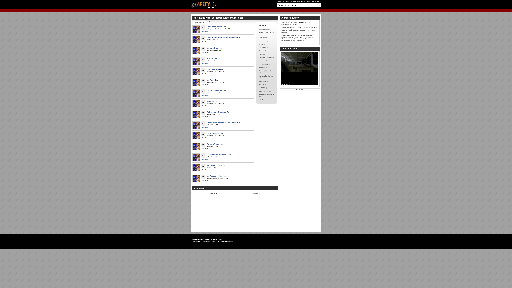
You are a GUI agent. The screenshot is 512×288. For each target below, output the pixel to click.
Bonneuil (262, 67)
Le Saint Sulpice (214, 90)
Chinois (313, 1)
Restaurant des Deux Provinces (221, 122)
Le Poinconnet (264, 64)
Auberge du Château (216, 112)
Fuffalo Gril (212, 58)
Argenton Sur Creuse (266, 32)
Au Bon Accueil (214, 165)
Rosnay (261, 84)
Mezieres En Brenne (266, 76)
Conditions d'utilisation (225, 241)
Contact (207, 239)
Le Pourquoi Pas (214, 176)
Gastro (319, 1)
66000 (306, 1)
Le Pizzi (210, 80)
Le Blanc (262, 37)
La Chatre (262, 47)
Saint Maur (262, 81)
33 (291, 1)
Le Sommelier (213, 133)
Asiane (210, 101)
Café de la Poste (214, 26)
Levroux (262, 88)
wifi (309, 1)
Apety (215, 239)
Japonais (300, 1)
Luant (261, 54)
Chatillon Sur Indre (265, 57)
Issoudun (262, 41)
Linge (261, 99)
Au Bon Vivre (213, 144)
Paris (287, 1)
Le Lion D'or (212, 48)
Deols (261, 44)
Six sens (292, 48)
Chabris (261, 51)
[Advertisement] (212, 211)
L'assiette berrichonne (217, 154)
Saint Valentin (263, 91)
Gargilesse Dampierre (266, 94)
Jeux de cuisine (197, 239)
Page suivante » (199, 188)
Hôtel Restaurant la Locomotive (221, 37)
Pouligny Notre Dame (266, 71)
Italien (294, 1)
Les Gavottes (213, 69)
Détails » (205, 31)
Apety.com (205, 4)
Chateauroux (263, 29)
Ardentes (262, 61)
